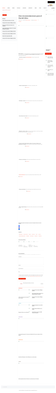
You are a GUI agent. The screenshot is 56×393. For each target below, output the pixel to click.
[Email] (31, 228)
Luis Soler (39, 234)
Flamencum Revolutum (22, 174)
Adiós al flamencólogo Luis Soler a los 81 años (26, 246)
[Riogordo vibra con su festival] (24, 308)
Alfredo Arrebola (20, 234)
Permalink (20, 21)
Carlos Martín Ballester (29, 57)
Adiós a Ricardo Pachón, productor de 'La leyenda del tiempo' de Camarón (51, 74)
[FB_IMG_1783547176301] (50, 38)
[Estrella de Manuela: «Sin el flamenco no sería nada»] (31, 348)
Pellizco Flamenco (28, 20)
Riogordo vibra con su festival (24, 312)
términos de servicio (38, 276)
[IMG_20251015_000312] (50, 14)
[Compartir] (31, 229)
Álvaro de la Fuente (26, 234)
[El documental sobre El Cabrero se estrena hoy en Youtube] (31, 370)
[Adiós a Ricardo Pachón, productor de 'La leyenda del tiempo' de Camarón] (30, 294)
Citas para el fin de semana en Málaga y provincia (50, 61)
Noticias (36, 20)
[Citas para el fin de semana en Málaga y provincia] (30, 290)
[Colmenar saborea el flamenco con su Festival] (30, 309)
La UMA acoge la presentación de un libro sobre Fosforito (21, 246)
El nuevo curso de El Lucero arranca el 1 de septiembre (50, 66)
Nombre (20, 265)
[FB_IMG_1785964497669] (50, 26)
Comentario (20, 256)
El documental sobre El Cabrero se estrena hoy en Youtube (29, 378)
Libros (36, 234)
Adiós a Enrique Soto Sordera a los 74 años (8, 20)
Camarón (30, 234)
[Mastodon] (31, 226)
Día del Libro (33, 234)
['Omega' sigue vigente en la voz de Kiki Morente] (30, 306)
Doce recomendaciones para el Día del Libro (36, 246)
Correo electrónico (21, 268)
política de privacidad (32, 276)
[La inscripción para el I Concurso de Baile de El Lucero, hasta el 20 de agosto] (31, 325)
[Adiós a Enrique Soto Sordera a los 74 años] (24, 292)
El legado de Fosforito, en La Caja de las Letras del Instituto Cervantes (31, 246)
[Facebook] (31, 225)
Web (19, 271)
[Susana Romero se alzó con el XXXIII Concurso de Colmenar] (30, 312)
